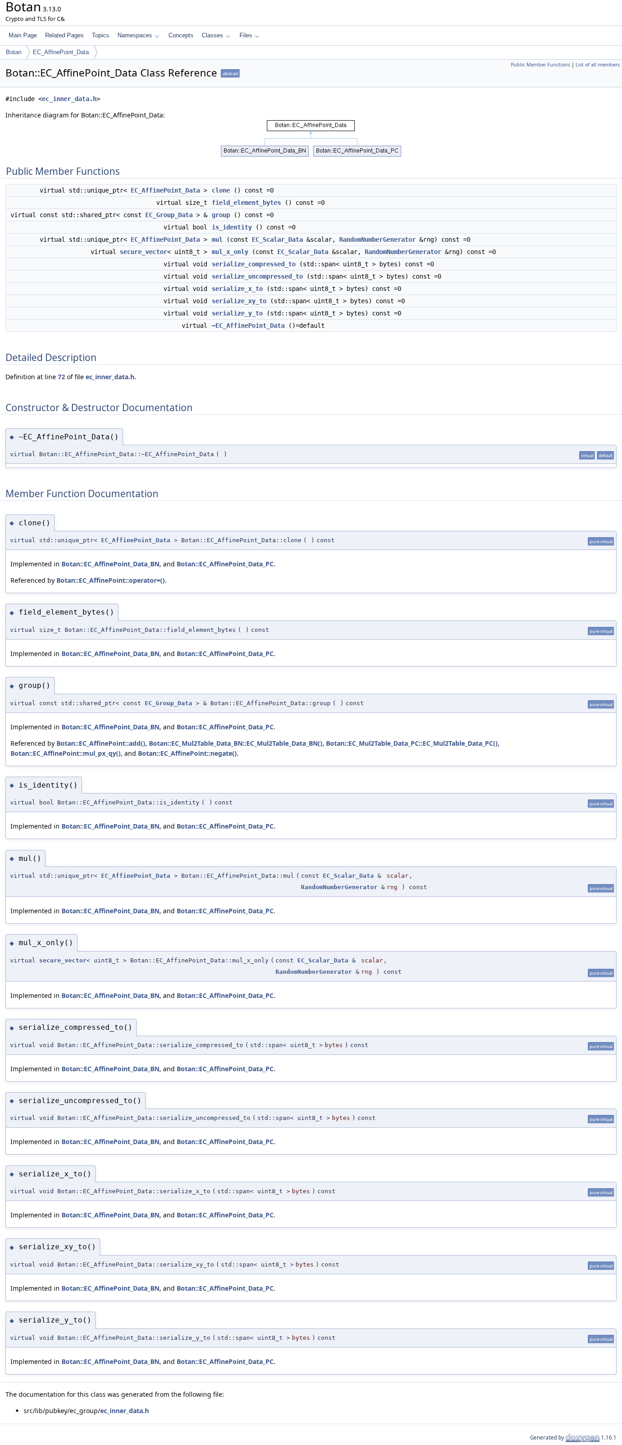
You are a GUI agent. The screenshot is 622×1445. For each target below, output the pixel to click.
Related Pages (64, 35)
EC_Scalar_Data (277, 239)
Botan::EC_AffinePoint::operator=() (110, 580)
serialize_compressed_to (254, 264)
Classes (212, 35)
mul (217, 239)
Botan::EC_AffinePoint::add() (100, 743)
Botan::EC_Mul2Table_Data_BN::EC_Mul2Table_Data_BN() (235, 743)
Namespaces (134, 35)
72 (61, 376)
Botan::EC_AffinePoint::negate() (187, 753)
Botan (13, 52)
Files (246, 35)
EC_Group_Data (169, 215)
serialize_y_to (237, 313)
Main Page (23, 35)
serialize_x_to (237, 288)
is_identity (232, 227)
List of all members (598, 64)
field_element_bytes (246, 202)
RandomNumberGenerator (377, 239)
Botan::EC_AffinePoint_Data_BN (110, 564)
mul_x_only (230, 251)
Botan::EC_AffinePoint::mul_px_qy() (65, 753)
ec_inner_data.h (69, 98)
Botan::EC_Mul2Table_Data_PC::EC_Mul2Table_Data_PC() (412, 743)
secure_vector (143, 251)
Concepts (181, 35)
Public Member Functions (540, 64)
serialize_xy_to (239, 301)
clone (221, 190)
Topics (100, 35)
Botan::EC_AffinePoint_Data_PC (225, 564)
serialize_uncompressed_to (257, 276)
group (221, 215)
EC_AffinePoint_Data (61, 52)
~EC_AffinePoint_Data (248, 325)
